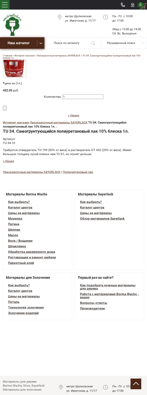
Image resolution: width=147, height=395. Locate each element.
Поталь (13, 302)
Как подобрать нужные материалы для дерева (108, 287)
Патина (13, 224)
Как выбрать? (19, 202)
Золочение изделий (23, 313)
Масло (13, 235)
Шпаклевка (17, 246)
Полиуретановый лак (78, 172)
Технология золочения (26, 307)
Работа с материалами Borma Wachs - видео (109, 296)
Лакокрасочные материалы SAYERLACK (58, 122)
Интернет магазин (16, 122)
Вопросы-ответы (93, 303)
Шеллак (14, 229)
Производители (92, 308)
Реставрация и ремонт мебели (32, 257)
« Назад (73, 115)
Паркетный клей (21, 263)
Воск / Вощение (20, 240)
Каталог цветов (20, 207)
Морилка (15, 218)
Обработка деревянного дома (31, 252)
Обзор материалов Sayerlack (102, 218)
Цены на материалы (24, 213)
